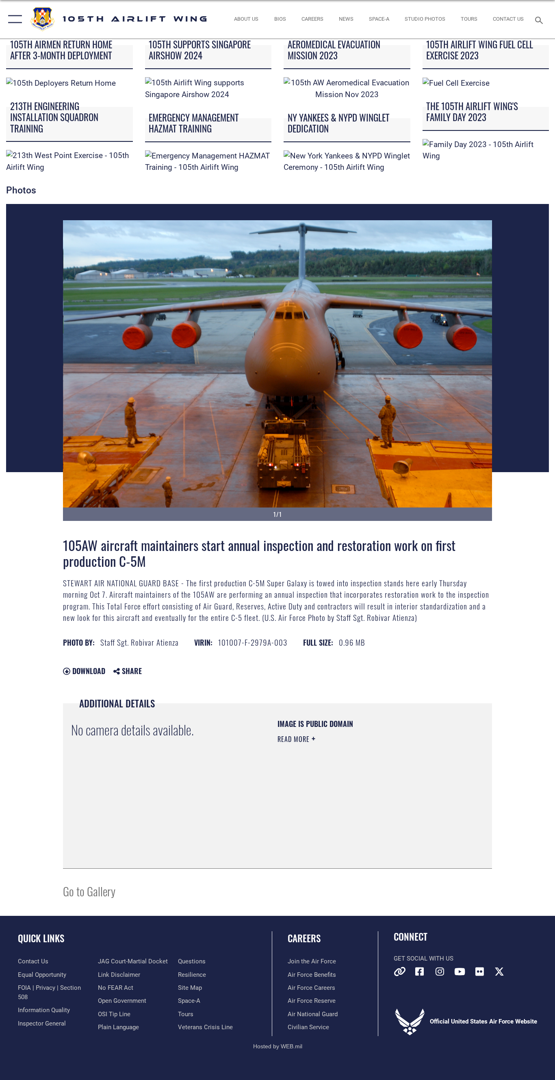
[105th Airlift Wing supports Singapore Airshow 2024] (208, 88)
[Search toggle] (540, 19)
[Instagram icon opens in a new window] (440, 971)
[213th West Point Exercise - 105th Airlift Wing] (69, 161)
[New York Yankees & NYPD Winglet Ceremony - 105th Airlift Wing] (347, 161)
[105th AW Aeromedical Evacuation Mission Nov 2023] (347, 88)
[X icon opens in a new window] (499, 971)
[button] (13, 19)
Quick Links (41, 938)
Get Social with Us (423, 958)
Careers (304, 938)
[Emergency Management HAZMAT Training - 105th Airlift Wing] (208, 161)
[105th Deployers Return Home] (61, 82)
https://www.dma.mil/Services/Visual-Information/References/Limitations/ (373, 802)
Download (87, 671)
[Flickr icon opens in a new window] (479, 971)
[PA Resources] (400, 971)
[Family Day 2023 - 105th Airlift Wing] (486, 149)
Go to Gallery (89, 891)
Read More (295, 739)
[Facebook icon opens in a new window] (420, 971)
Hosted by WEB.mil (277, 1046)
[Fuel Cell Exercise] (456, 82)
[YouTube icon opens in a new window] (459, 971)
